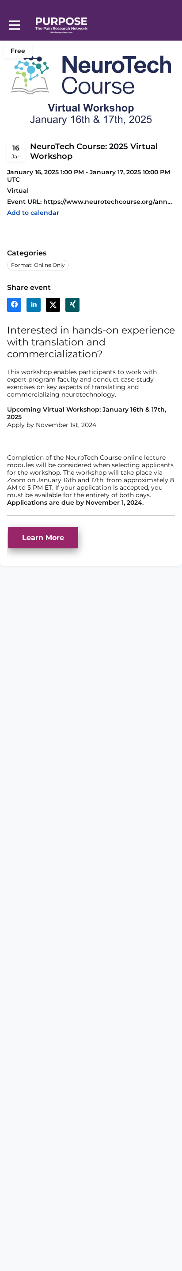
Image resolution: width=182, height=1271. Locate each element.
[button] (33, 213)
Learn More (43, 537)
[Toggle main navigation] (14, 25)
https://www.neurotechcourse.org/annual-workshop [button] (109, 202)
